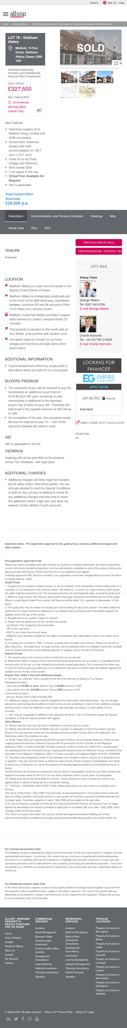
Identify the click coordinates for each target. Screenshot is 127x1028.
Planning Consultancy (47, 972)
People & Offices (14, 946)
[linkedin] (8, 1019)
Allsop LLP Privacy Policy (59, 1012)
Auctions (40, 928)
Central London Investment (43, 942)
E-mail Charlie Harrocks (95, 344)
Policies (9, 963)
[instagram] (29, 1019)
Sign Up (112, 2)
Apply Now (98, 387)
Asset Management (45, 932)
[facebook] (23, 1019)
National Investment (46, 968)
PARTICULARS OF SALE (99, 242)
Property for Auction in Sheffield (108, 991)
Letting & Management (77, 964)
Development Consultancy (42, 957)
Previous (66, 47)
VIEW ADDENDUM (100, 251)
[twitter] (16, 1019)
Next (116, 47)
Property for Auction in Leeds (108, 945)
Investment (71, 955)
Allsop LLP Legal (85, 1012)
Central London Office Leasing (47, 950)
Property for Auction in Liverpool (108, 960)
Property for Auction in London (108, 968)
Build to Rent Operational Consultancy (72, 940)
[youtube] (36, 1019)
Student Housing (74, 972)
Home (8, 933)
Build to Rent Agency (76, 932)
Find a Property (13, 937)
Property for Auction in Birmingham (108, 929)
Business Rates (43, 936)
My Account (11, 958)
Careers (94, 2)
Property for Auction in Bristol (108, 937)
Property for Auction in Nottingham (108, 984)
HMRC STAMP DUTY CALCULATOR (101, 423)
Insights (9, 942)
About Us (10, 950)
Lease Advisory (43, 964)
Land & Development (76, 959)
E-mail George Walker (94, 308)
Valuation (40, 976)
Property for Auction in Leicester (108, 952)
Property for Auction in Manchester (108, 976)
